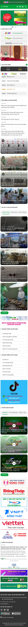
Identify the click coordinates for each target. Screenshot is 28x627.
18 (14, 560)
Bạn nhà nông (6, 346)
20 (17, 560)
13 (22, 559)
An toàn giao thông (8, 339)
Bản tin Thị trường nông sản (10, 349)
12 (20, 559)
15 (25, 559)
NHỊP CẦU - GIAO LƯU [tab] (23, 412)
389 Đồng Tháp (7, 333)
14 (24, 559)
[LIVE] (14, 53)
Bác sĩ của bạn (7, 368)
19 (15, 560)
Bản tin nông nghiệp (8, 375)
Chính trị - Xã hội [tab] (5, 212)
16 (10, 560)
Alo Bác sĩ (5, 359)
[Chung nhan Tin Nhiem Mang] (14, 617)
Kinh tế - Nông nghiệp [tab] (22, 212)
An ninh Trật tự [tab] (14, 212)
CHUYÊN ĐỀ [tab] (4, 412)
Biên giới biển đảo (7, 365)
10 (17, 559)
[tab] (14, 33)
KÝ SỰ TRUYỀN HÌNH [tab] (13, 412)
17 (12, 560)
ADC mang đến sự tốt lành (10, 336)
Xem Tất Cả (4, 312)
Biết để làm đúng (7, 342)
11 (19, 559)
